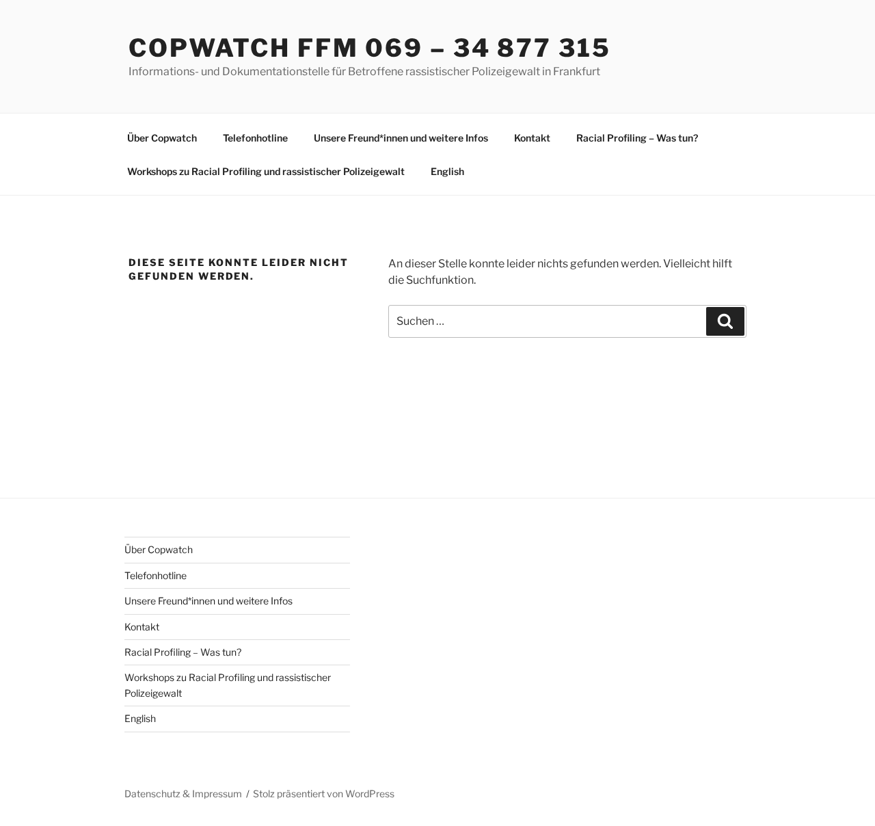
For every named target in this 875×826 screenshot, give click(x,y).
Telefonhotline (255, 138)
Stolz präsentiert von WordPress (323, 793)
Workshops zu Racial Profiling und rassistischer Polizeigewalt (266, 171)
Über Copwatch (162, 138)
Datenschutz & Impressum (183, 793)
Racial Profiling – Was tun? (637, 138)
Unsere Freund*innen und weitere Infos (401, 138)
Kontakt (532, 138)
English (447, 171)
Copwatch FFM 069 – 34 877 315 (370, 48)
